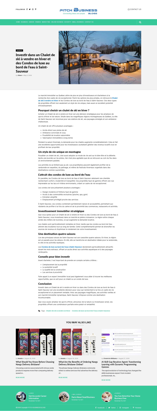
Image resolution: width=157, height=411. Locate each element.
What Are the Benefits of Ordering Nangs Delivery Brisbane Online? (78, 363)
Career (31, 22)
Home (18, 22)
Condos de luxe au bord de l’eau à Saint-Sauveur (62, 247)
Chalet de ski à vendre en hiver (58, 311)
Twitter (113, 408)
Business (24, 22)
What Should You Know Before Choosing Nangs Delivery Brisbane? (35, 363)
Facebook (100, 408)
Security (67, 22)
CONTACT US (135, 9)
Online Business (57, 22)
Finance (38, 22)
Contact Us (89, 22)
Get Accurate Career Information (37, 397)
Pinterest (138, 408)
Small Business (78, 22)
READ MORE (20, 377)
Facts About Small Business (83, 397)
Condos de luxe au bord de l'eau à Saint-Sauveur (91, 311)
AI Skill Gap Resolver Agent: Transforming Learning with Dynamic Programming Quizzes (121, 364)
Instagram (125, 408)
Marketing (46, 22)
